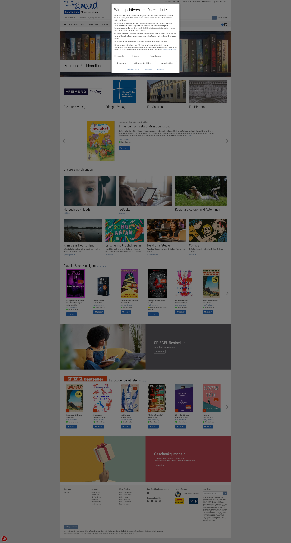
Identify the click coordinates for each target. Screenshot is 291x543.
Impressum (160, 69)
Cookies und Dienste (133, 69)
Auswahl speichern (167, 63)
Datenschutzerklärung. (170, 50)
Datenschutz (148, 69)
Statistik (136, 56)
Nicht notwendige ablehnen (143, 63)
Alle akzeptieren (121, 63)
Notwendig (120, 56)
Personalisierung (155, 56)
